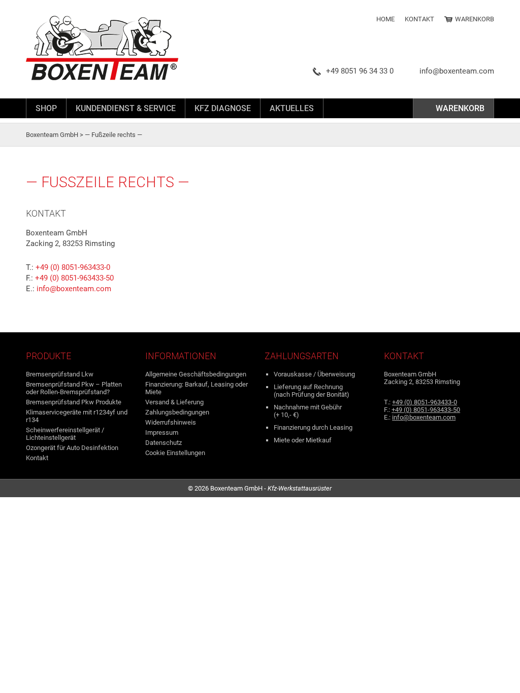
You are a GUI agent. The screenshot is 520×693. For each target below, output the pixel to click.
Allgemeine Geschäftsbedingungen (195, 374)
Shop (46, 108)
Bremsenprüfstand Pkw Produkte (73, 402)
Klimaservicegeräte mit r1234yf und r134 (76, 416)
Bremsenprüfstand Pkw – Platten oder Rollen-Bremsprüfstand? (74, 388)
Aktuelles (292, 108)
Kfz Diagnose (222, 108)
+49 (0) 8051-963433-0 (73, 267)
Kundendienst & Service (126, 108)
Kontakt (419, 19)
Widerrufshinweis (170, 422)
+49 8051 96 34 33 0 (360, 71)
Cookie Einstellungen (175, 453)
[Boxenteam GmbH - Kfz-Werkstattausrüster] (115, 48)
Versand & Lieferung (174, 402)
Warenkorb (474, 19)
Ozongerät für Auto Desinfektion (72, 448)
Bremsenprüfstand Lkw (59, 374)
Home (385, 19)
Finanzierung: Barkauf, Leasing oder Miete (196, 388)
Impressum (161, 432)
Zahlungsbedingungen (177, 412)
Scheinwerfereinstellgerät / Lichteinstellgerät (65, 433)
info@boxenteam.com (456, 71)
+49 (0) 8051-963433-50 (74, 278)
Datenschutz (163, 442)
